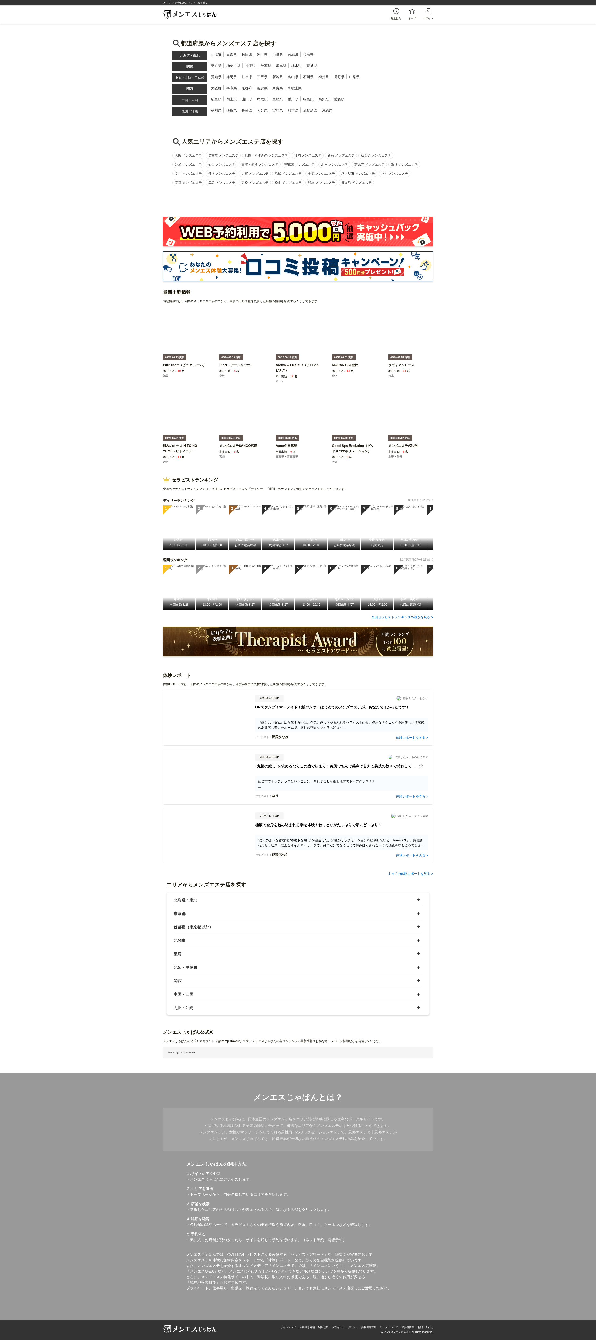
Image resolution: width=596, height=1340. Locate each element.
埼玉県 (250, 66)
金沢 (222, 376)
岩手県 (262, 55)
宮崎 (222, 456)
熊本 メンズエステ (321, 182)
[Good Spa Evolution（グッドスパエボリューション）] (354, 454)
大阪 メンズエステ (188, 155)
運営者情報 (407, 1327)
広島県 (216, 99)
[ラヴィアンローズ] (401, 368)
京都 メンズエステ (188, 182)
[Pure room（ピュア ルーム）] (184, 368)
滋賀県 (262, 88)
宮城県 (293, 55)
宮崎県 (277, 110)
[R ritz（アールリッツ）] (236, 368)
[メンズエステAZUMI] (403, 449)
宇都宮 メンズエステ (299, 164)
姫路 (166, 462)
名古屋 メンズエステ (223, 155)
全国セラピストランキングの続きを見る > (402, 617)
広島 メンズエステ (221, 182)
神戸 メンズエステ (394, 173)
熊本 (391, 376)
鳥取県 (262, 99)
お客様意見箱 (307, 1327)
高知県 (323, 99)
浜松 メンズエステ (288, 173)
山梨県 (354, 77)
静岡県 (231, 77)
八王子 (280, 381)
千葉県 (266, 66)
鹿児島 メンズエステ (356, 182)
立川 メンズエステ (188, 173)
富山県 (293, 77)
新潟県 (277, 77)
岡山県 (231, 99)
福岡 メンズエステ (307, 155)
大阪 (335, 462)
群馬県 (281, 66)
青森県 (231, 55)
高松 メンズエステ (254, 182)
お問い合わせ (425, 1327)
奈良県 (277, 88)
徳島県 (308, 99)
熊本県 (293, 110)
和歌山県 (295, 88)
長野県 (339, 77)
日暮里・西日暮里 (287, 456)
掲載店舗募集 (368, 1327)
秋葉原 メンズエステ (376, 155)
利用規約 (323, 1327)
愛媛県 (339, 99)
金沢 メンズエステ (321, 173)
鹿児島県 (310, 110)
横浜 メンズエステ (221, 173)
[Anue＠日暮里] (286, 449)
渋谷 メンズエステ (404, 164)
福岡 (166, 376)
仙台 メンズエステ (221, 164)
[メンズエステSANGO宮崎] (238, 449)
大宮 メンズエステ (254, 173)
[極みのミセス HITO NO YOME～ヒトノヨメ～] (185, 454)
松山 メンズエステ (288, 182)
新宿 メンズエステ (341, 155)
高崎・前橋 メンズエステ (259, 164)
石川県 (308, 77)
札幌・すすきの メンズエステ (266, 155)
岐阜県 (247, 77)
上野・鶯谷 (395, 456)
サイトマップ (288, 1327)
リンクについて (389, 1327)
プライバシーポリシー (345, 1327)
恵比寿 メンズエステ (369, 164)
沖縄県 (327, 110)
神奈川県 (233, 66)
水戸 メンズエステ (334, 164)
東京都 (216, 66)
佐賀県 (231, 110)
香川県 (293, 99)
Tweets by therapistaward (181, 1052)
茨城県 (312, 66)
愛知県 (216, 77)
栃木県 (296, 66)
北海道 (216, 55)
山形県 (277, 55)
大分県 (262, 110)
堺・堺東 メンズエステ (358, 173)
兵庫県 (231, 88)
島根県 (277, 99)
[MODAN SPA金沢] (345, 368)
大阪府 (216, 88)
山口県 (247, 99)
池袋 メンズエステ (188, 164)
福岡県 (216, 110)
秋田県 (247, 55)
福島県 (308, 55)
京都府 (247, 88)
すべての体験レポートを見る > (410, 874)
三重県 (262, 77)
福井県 (323, 77)
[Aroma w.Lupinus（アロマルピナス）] (298, 373)
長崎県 (247, 110)
